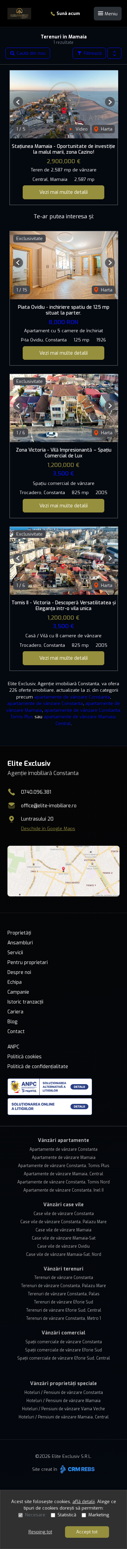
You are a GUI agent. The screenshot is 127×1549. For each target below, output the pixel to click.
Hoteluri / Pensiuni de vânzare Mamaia (63, 1400)
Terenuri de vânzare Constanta (63, 1277)
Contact (16, 1031)
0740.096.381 (36, 792)
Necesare (35, 1515)
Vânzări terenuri (63, 1269)
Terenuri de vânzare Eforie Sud (63, 1302)
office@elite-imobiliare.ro (49, 806)
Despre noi (19, 972)
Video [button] (81, 129)
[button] (114, 53)
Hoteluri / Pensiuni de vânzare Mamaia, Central (64, 1417)
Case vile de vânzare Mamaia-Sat (64, 1238)
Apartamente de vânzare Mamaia (64, 1157)
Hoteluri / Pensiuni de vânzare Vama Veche (63, 1409)
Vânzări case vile (63, 1204)
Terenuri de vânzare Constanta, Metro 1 (63, 1318)
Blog (12, 1021)
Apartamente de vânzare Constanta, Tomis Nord (63, 1182)
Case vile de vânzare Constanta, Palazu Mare (63, 1222)
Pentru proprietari (27, 962)
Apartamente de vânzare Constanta (63, 1149)
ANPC (13, 1047)
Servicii (15, 952)
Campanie (18, 992)
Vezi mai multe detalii (63, 192)
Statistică (67, 1515)
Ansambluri (20, 943)
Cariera (15, 1012)
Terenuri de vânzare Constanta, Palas (64, 1294)
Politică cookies (24, 1057)
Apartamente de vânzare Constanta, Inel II (63, 1190)
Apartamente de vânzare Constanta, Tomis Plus (63, 1165)
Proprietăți (19, 933)
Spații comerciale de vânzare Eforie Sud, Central (63, 1358)
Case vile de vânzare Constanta (64, 1213)
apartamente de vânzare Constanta (72, 697)
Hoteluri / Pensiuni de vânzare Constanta (63, 1392)
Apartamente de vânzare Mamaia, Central (63, 1174)
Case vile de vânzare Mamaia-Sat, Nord (63, 1254)
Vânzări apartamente (63, 1140)
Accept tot (87, 1532)
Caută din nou (30, 53)
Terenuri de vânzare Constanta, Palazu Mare (63, 1286)
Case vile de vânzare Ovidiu (63, 1246)
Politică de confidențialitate (37, 1066)
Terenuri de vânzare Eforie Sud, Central (63, 1310)
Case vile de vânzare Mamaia (63, 1230)
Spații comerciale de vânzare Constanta (63, 1342)
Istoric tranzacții (25, 1002)
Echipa (14, 982)
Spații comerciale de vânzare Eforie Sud (63, 1350)
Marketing (98, 1515)
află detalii (83, 1501)
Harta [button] (106, 129)
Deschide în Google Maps (48, 828)
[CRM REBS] (77, 1469)
